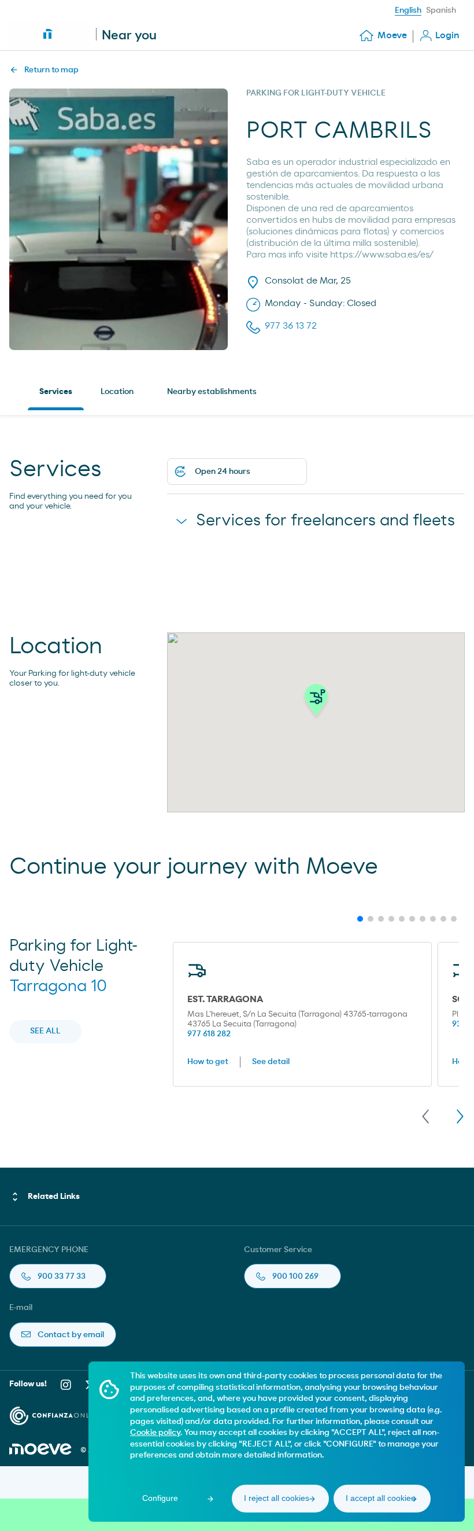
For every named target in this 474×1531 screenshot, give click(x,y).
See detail (271, 1062)
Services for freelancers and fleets (325, 521)
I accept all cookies (380, 1498)
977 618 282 (209, 1034)
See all (45, 1031)
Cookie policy (155, 1433)
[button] (316, 703)
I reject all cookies (276, 1498)
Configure (160, 1498)
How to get (207, 1062)
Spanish (441, 10)
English (408, 10)
